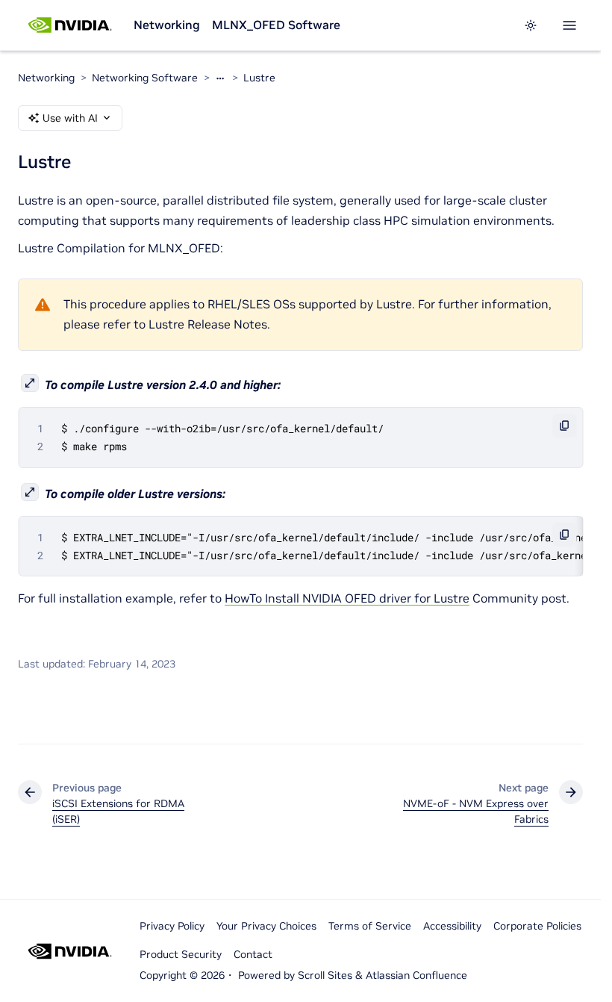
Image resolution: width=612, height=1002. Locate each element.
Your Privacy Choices (266, 926)
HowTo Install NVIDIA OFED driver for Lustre (347, 598)
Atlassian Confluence (416, 975)
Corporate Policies (537, 926)
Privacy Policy (172, 926)
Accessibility (452, 926)
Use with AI (70, 118)
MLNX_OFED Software (276, 24)
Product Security (181, 954)
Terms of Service (369, 926)
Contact (253, 954)
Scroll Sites (325, 975)
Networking (167, 24)
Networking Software (145, 77)
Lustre (259, 77)
